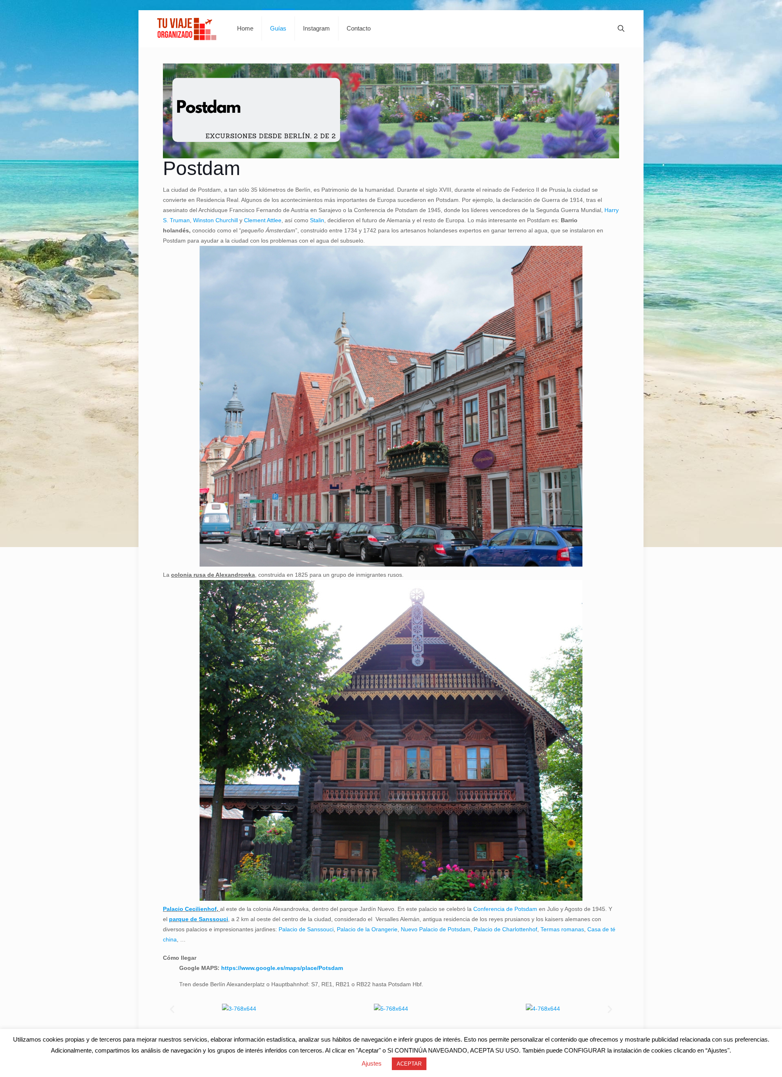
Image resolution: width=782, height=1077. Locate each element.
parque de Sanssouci (198, 919)
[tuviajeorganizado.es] (186, 28)
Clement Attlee (262, 220)
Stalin (317, 220)
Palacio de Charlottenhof (505, 929)
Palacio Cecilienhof (190, 909)
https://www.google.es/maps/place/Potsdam (282, 968)
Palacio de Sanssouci (306, 929)
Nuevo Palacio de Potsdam (435, 929)
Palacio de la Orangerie (367, 929)
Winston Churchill (215, 220)
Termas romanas (562, 929)
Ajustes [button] (372, 1063)
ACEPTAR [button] (409, 1064)
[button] (172, 1009)
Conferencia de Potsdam (505, 909)
